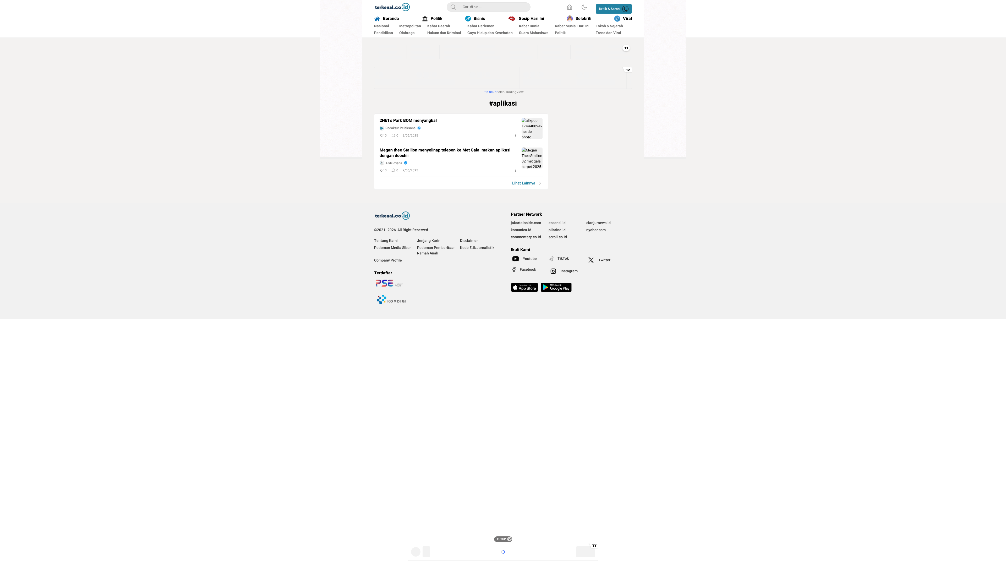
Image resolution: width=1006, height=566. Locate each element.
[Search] (453, 7)
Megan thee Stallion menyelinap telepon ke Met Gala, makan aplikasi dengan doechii (445, 153)
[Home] (569, 7)
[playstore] (556, 287)
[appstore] (524, 287)
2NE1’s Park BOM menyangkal (408, 120)
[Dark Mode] (584, 7)
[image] (532, 128)
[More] (515, 135)
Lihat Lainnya (523, 183)
